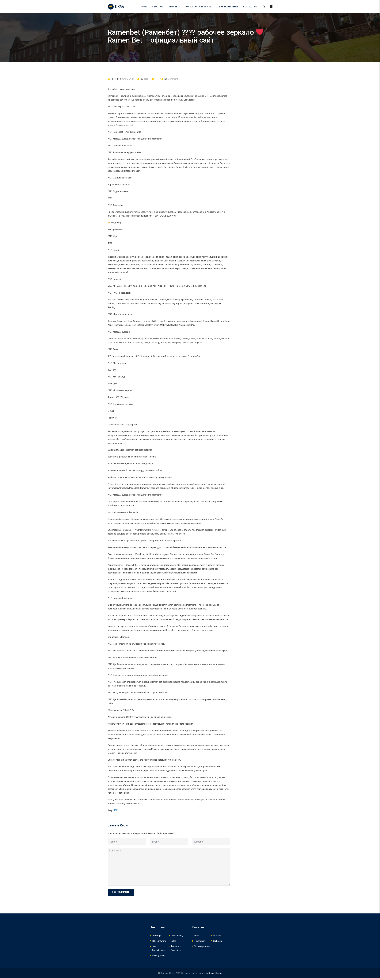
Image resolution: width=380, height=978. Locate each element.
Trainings (174, 6)
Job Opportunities (227, 6)
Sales (173, 941)
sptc (146, 78)
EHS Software (159, 941)
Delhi (196, 935)
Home (144, 6)
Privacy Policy (159, 955)
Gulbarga (217, 941)
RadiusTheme (215, 973)
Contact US (250, 6)
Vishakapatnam (202, 946)
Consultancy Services (198, 6)
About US (157, 6)
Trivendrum (199, 941)
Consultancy (177, 935)
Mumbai (217, 935)
